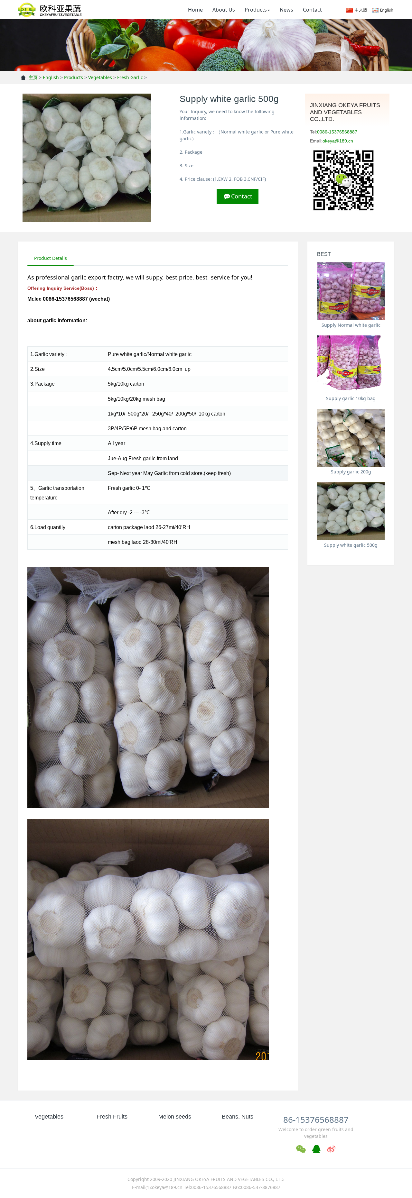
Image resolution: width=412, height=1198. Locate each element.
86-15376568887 (316, 1119)
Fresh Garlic (130, 77)
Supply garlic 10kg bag (351, 398)
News (286, 9)
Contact (312, 9)
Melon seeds (174, 1116)
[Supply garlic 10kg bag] (351, 364)
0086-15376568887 (337, 131)
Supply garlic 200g (351, 472)
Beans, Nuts (237, 1116)
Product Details (50, 258)
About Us (223, 9)
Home (195, 9)
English (51, 77)
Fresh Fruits (112, 1116)
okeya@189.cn (338, 140)
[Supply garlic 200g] (351, 438)
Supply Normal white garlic (351, 325)
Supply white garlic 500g (351, 545)
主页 (33, 77)
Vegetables (100, 77)
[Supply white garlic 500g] (351, 511)
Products (256, 9)
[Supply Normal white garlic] (351, 291)
